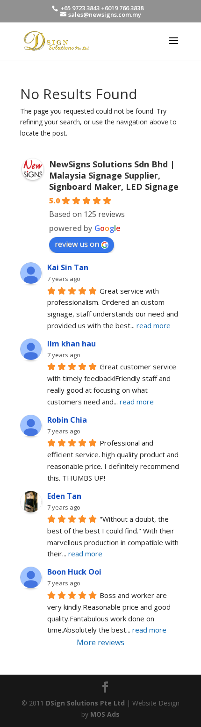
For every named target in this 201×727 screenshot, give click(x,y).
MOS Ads (105, 714)
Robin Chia (67, 420)
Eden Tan (64, 496)
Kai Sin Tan (67, 267)
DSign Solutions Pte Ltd (85, 702)
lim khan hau (71, 343)
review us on (77, 244)
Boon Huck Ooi (74, 572)
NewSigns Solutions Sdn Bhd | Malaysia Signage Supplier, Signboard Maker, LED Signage (114, 175)
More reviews (100, 642)
